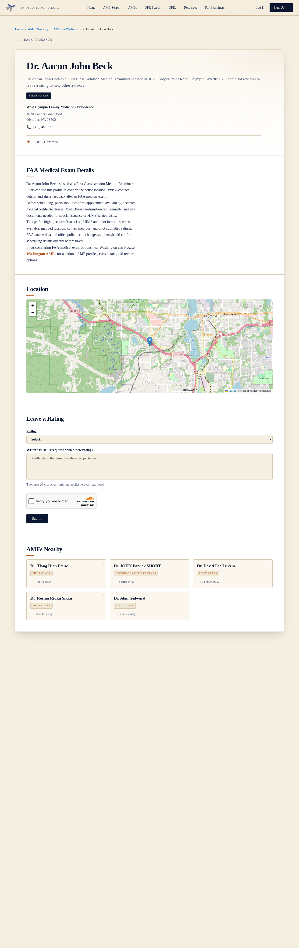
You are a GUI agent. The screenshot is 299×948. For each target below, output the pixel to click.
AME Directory (38, 29)
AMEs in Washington (67, 29)
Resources (190, 7)
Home (91, 7)
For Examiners (214, 7)
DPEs (172, 7)
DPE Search (152, 7)
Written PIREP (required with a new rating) (65, 467)
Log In (260, 7)
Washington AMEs (41, 254)
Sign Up (279, 7)
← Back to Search (36, 39)
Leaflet (232, 390)
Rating (31, 431)
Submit (37, 518)
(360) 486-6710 (40, 127)
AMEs (132, 7)
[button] (150, 341)
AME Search (111, 7)
